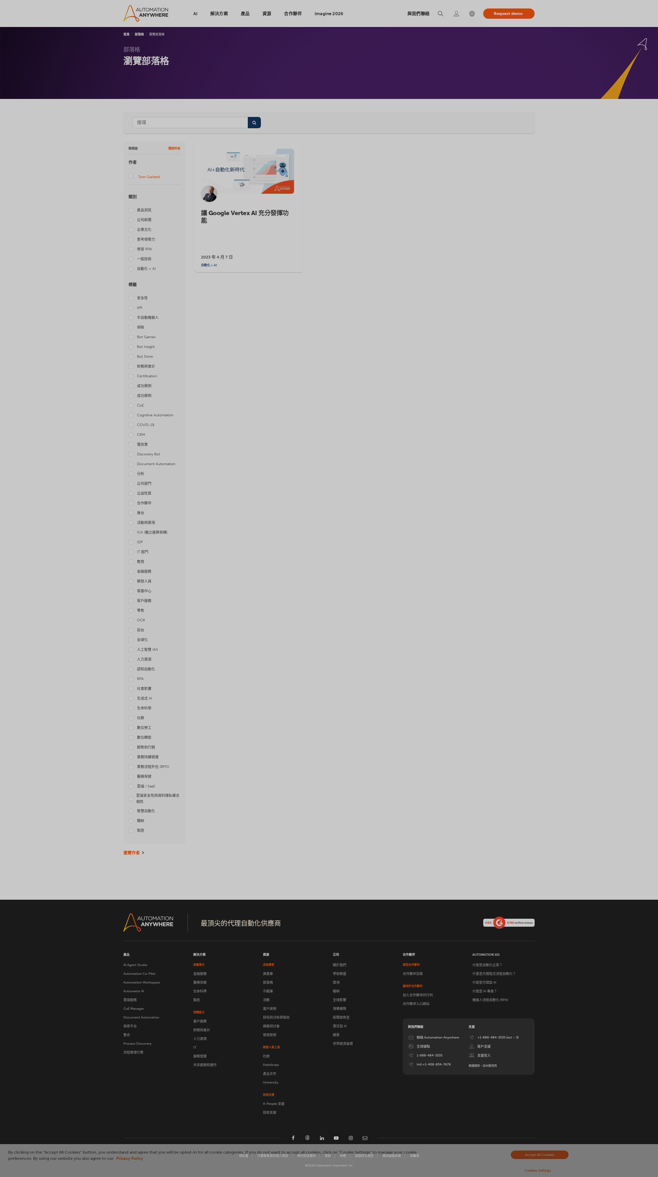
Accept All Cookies (539, 1155)
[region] (329, 1160)
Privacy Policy (129, 1158)
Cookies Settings (538, 1170)
